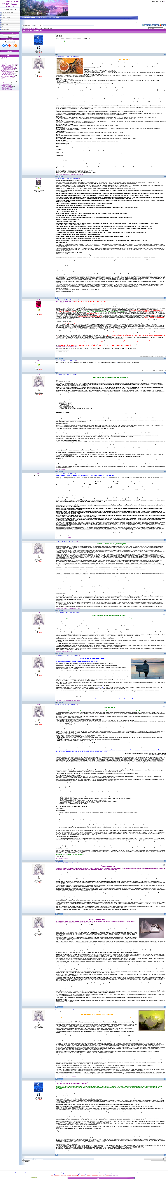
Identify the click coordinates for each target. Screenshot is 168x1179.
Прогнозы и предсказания (8, 73)
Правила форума (155, 22)
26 (77, 704)
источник (58, 911)
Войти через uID (9, 41)
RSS (164, 1)
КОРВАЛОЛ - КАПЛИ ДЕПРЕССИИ (65, 301)
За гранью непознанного (7, 69)
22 (76, 473)
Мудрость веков (5, 82)
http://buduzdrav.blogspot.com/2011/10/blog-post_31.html (68, 700)
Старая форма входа (9, 48)
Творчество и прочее (5, 83)
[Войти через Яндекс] (9, 45)
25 (79, 655)
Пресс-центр (4, 62)
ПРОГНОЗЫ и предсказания (7, 74)
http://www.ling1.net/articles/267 (62, 858)
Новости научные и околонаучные (8, 68)
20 (76, 360)
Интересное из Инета (7, 61)
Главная (126, 18)
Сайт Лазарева (59, 1002)
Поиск (161, 22)
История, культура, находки (8, 79)
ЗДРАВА (32, 28)
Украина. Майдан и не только (8, 71)
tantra (38, 473)
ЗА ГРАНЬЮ (3, 70)
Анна (38, 360)
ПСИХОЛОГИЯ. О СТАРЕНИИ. (8, 59)
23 (77, 541)
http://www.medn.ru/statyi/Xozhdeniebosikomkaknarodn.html (68, 608)
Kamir (38, 299)
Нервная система (6, 84)
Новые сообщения (141, 22)
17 (79, 56)
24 (79, 612)
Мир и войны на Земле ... (7, 88)
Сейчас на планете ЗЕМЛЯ (7, 66)
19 (79, 299)
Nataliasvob (38, 178)
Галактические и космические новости (9, 64)
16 (77, 33)
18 (79, 178)
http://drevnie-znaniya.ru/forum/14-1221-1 (64, 651)
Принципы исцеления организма (45, 28)
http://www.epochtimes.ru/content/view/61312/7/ (66, 1076)
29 (77, 1009)
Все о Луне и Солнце (6, 63)
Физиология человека (6, 85)
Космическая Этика (26, 28)
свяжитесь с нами (113, 1175)
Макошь (39, 56)
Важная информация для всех (9, 65)
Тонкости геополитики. (7, 86)
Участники (148, 22)
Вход (136, 18)
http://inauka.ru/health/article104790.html (64, 537)
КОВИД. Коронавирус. (7, 77)
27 (77, 862)
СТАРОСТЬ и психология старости (10, 57)
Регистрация (131, 18)
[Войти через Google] (12, 45)
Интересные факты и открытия (9, 67)
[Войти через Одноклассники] (15, 45)
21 (76, 374)
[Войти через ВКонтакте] (3, 45)
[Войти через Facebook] (6, 45)
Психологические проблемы (8, 75)
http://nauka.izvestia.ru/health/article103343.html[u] (66, 346)
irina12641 (38, 33)
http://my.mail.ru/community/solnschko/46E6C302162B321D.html (69, 174)
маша (1, 1168)
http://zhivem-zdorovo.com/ (61, 469)
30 (77, 1081)
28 (77, 915)
